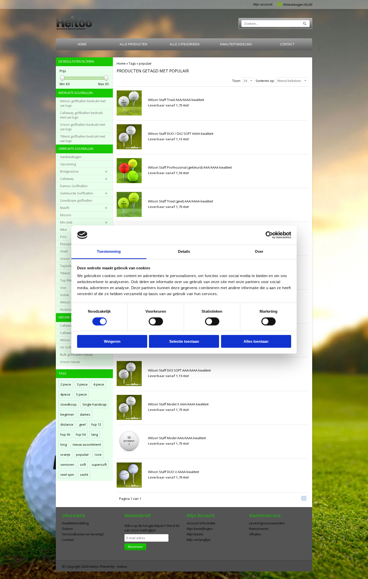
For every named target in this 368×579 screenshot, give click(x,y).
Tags (132, 63)
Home (82, 44)
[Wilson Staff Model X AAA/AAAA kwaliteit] (129, 418)
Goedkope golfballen (76, 200)
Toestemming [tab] (109, 251)
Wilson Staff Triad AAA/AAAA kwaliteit (176, 99)
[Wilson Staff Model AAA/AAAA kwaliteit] (129, 452)
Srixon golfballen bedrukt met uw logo (82, 126)
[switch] (156, 321)
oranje (65, 454)
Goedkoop (68, 404)
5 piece (81, 394)
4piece (65, 394)
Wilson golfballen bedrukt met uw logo (83, 103)
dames (85, 414)
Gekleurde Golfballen (76, 193)
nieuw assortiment (87, 444)
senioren (67, 464)
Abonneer (135, 546)
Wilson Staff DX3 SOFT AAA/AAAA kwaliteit (179, 370)
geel (82, 424)
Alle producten (133, 44)
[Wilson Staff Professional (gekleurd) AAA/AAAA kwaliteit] (129, 182)
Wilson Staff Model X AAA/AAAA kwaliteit (178, 404)
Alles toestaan (256, 341)
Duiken (67, 528)
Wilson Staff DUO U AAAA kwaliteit (173, 472)
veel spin (67, 474)
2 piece (65, 384)
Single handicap (94, 404)
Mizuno (65, 215)
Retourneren (259, 528)
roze (98, 454)
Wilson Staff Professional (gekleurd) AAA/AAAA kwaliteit (190, 167)
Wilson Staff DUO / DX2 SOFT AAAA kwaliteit (180, 133)
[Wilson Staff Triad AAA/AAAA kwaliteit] (129, 114)
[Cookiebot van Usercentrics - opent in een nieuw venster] (269, 235)
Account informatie (201, 523)
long (63, 444)
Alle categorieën (185, 44)
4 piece (98, 384)
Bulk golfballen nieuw (76, 354)
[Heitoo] (74, 23)
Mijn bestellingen (200, 528)
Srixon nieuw (70, 362)
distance (66, 424)
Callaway (67, 178)
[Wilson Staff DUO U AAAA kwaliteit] (129, 486)
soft (83, 464)
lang (94, 434)
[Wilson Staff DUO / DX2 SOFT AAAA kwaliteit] (129, 148)
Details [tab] (184, 251)
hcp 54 (81, 434)
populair (145, 63)
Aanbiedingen (70, 157)
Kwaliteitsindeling (236, 44)
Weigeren (112, 341)
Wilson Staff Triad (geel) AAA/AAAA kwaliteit (180, 201)
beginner (67, 414)
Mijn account (262, 4)
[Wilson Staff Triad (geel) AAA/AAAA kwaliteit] (129, 215)
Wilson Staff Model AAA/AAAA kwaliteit (177, 438)
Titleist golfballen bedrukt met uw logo (82, 138)
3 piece (82, 384)
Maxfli (64, 207)
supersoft (99, 464)
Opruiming (68, 164)
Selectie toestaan (184, 341)
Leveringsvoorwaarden (267, 523)
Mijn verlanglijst (198, 539)
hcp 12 (96, 424)
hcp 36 (65, 434)
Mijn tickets (195, 534)
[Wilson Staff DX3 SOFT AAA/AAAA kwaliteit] (129, 385)
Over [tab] (259, 251)
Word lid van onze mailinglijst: (151, 527)
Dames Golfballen (74, 186)
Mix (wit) (66, 222)
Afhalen (255, 534)
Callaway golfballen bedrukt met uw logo (81, 115)
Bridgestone (69, 171)
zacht (84, 474)
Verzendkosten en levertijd (82, 534)
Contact (287, 44)
